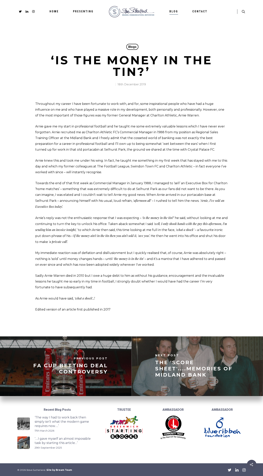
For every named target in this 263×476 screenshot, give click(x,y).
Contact (199, 11)
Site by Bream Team (59, 469)
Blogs (132, 47)
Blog (173, 11)
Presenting (83, 11)
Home (54, 11)
